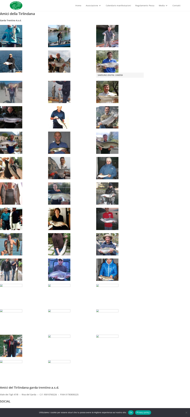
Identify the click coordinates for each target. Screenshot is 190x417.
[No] (186, 412)
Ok (131, 412)
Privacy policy (143, 412)
